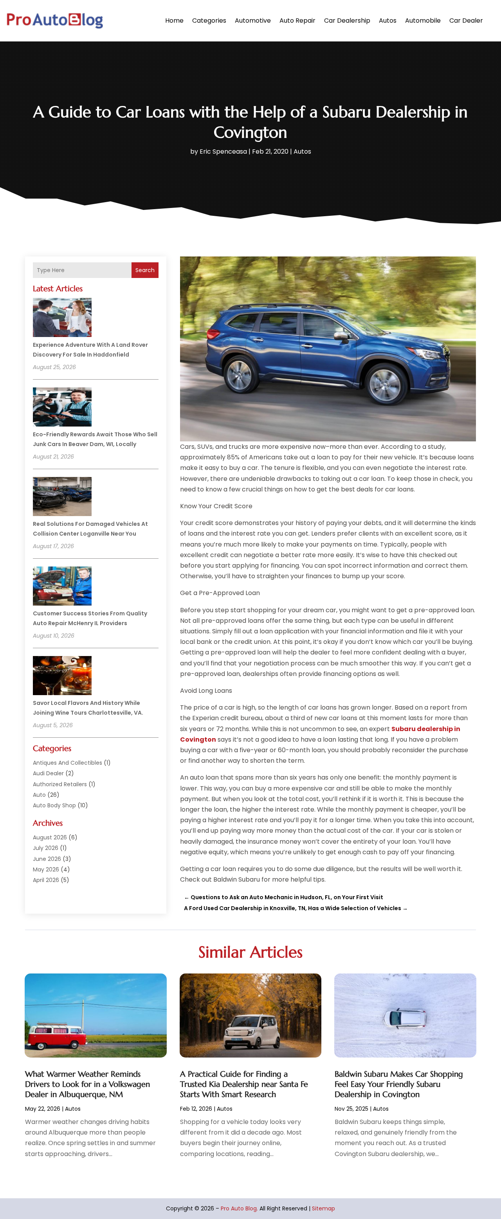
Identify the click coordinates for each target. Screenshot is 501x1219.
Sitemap (323, 1208)
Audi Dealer (48, 773)
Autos (387, 20)
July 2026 (45, 848)
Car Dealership (347, 20)
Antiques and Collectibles (67, 763)
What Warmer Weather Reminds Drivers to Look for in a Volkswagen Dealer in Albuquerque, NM (87, 1084)
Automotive (253, 20)
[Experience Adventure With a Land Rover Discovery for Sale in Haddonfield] (62, 318)
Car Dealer (466, 20)
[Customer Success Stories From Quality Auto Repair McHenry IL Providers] (62, 587)
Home (174, 20)
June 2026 (47, 859)
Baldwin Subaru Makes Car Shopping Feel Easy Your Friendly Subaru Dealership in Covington (399, 1084)
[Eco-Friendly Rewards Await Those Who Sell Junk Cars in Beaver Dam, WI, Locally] (62, 408)
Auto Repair (297, 20)
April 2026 (46, 880)
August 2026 (50, 837)
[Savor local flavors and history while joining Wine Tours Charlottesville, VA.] (62, 676)
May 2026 (46, 869)
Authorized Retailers (60, 784)
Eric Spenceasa (223, 151)
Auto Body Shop (54, 805)
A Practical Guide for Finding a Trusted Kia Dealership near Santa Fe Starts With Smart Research (244, 1084)
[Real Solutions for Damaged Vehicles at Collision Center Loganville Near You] (62, 497)
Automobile (423, 20)
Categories (209, 20)
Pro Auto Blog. (239, 1208)
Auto (39, 795)
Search (145, 270)
